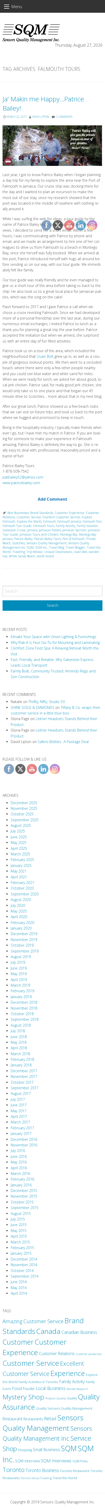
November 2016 (24, 1145)
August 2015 (21, 1213)
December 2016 (24, 1139)
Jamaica (32, 530)
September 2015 (24, 1207)
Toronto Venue (30, 1478)
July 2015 (18, 1219)
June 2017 (19, 1105)
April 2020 (19, 916)
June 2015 (19, 1224)
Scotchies (18, 543)
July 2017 (18, 1099)
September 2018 (24, 1019)
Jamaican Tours (30, 534)
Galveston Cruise (14, 530)
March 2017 (20, 1122)
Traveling (18, 552)
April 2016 (19, 1167)
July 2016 (18, 1150)
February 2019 (22, 990)
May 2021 (19, 871)
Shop (10, 1448)
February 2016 (22, 1179)
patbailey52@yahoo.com (23, 477)
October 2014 (22, 1270)
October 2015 (22, 1202)
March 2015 (20, 1242)
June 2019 (19, 968)
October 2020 (22, 888)
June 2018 (19, 1036)
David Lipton (40, 116)
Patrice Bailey (23, 539)
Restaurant (12, 1419)
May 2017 (19, 1110)
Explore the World (29, 521)
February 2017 (22, 1127)
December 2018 (24, 1002)
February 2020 (22, 922)
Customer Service (29, 517)
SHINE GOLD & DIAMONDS (32, 707)
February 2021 (22, 882)
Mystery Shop (23, 1396)
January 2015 (21, 1253)
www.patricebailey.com (21, 482)
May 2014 (19, 1287)
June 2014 (19, 1281)
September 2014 (24, 1276)
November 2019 (24, 939)
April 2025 (19, 848)
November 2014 (24, 1264)
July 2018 (18, 1030)
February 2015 (22, 1247)
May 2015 (19, 1230)
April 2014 (19, 1293)
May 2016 (19, 1162)
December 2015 (24, 1190)
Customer (18, 1342)
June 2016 (19, 1156)
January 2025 (21, 865)
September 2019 (24, 951)
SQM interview (27, 1460)
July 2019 (18, 962)
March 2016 (20, 1173)
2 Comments (64, 116)
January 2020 (21, 928)
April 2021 (19, 876)
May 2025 (19, 842)
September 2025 (24, 819)
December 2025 (24, 802)
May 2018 (19, 1042)
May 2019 (19, 973)
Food (17, 1388)
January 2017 (21, 1133)
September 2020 (24, 894)
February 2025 (22, 859)
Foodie (29, 1388)
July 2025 (18, 831)
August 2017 (21, 1093)
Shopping (25, 1450)
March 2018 (20, 1053)
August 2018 (21, 1025)
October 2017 (22, 1082)
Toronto (13, 1470)
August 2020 (21, 899)
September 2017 (24, 1087)
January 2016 (21, 1185)
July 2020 (18, 905)
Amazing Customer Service (33, 1321)
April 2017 (19, 1116)
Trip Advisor (35, 552)
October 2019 (22, 945)
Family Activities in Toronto (38, 1382)
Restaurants (33, 1418)
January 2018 (21, 1065)
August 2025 (21, 825)
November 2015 (24, 1196)
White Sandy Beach (22, 556)
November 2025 (24, 808)
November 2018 (24, 1008)
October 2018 (22, 1013)
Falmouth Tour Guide (17, 526)
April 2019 (19, 979)
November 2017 (24, 1076)
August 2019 (21, 956)
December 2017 (24, 1070)
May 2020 (19, 911)
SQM (30, 547)
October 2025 (22, 814)
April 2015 (19, 1236)
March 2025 (20, 854)
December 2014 (24, 1259)
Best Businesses (18, 513)
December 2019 (24, 933)
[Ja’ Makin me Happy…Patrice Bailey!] (52, 145)
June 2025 (19, 836)
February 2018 (22, 1059)
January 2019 (21, 996)
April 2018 (19, 1047)
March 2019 (20, 985)
